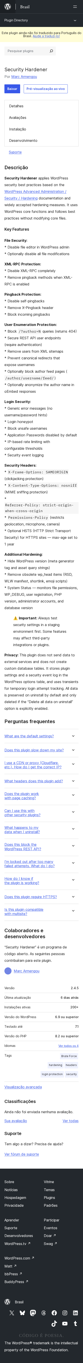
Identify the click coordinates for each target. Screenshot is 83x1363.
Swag (50, 1243)
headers (71, 1065)
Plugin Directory (16, 20)
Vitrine (49, 1182)
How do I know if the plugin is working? (21, 881)
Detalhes (16, 106)
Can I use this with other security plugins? (22, 813)
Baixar (12, 89)
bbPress (13, 1274)
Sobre (9, 1182)
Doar (50, 1235)
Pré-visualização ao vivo (46, 89)
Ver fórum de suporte (21, 1154)
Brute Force (69, 1056)
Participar (51, 1220)
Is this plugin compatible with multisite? (23, 911)
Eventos (50, 1228)
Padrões (51, 1205)
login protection (52, 1074)
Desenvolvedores (18, 1235)
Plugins (49, 1197)
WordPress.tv (17, 1243)
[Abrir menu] (76, 6)
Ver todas (71, 1121)
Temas (49, 1190)
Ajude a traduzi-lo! (46, 36)
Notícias (11, 1190)
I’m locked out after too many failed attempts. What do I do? (29, 864)
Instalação (17, 129)
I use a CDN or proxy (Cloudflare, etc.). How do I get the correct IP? (33, 765)
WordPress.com (19, 1258)
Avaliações (17, 117)
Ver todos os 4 (68, 1046)
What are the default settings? (29, 736)
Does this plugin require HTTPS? (30, 897)
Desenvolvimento (23, 140)
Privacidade (14, 1205)
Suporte (15, 152)
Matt (10, 1266)
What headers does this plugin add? (33, 781)
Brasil (19, 1302)
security (71, 1074)
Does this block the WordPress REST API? (22, 846)
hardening (55, 1065)
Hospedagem (15, 1197)
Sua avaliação (15, 1121)
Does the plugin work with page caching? (21, 796)
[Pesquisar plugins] (51, 51)
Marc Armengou (24, 76)
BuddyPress (16, 1282)
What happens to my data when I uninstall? (22, 830)
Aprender (11, 1220)
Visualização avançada (23, 1087)
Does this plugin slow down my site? (34, 750)
